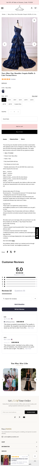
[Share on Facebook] (7, 252)
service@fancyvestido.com (11, 436)
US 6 (15, 100)
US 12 (31, 100)
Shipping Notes (14, 139)
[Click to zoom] (34, 20)
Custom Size (17, 104)
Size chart (34, 96)
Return (23, 139)
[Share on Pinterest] (14, 252)
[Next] (34, 44)
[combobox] (35, 299)
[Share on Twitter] (11, 252)
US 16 (10, 104)
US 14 (4, 104)
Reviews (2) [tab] (7, 291)
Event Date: (6, 119)
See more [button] (30, 328)
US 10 (25, 100)
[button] (9, 79)
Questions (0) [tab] (20, 291)
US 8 (20, 100)
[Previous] (5, 44)
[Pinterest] (19, 417)
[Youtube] (24, 417)
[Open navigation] (7, 8)
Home (3, 14)
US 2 (4, 100)
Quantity (4, 111)
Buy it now (19, 132)
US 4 (9, 100)
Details (5, 139)
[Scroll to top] (35, 461)
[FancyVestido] (19, 8)
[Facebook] (15, 417)
